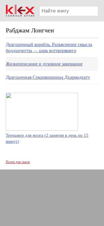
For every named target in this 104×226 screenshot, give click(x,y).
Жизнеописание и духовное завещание (44, 63)
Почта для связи (18, 162)
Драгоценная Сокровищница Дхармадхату (48, 77)
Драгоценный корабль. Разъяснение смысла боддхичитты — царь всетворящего (49, 47)
